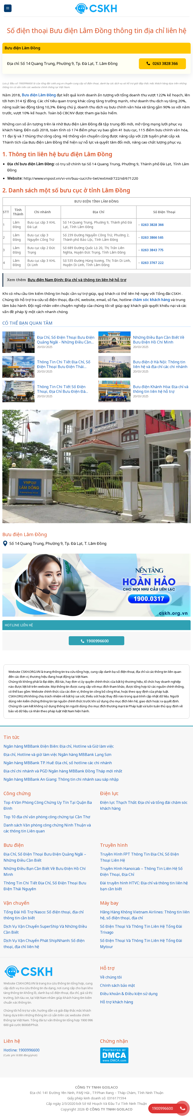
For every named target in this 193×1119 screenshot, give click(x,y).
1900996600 (97, 641)
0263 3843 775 (153, 250)
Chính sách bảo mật (117, 985)
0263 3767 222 (152, 262)
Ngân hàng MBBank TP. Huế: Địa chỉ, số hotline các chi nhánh (58, 762)
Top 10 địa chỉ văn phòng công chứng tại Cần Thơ (47, 816)
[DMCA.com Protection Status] (114, 1055)
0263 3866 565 (152, 237)
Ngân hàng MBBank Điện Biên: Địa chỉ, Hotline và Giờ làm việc (59, 746)
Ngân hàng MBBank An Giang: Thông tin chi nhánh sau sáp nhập (61, 779)
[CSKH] (96, 8)
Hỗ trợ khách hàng (116, 1002)
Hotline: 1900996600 (22, 1050)
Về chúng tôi (111, 977)
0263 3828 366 (166, 63)
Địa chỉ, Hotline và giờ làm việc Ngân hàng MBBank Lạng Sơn (57, 754)
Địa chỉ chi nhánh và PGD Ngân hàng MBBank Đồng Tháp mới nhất (63, 771)
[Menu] (8, 8)
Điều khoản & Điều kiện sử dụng (128, 993)
